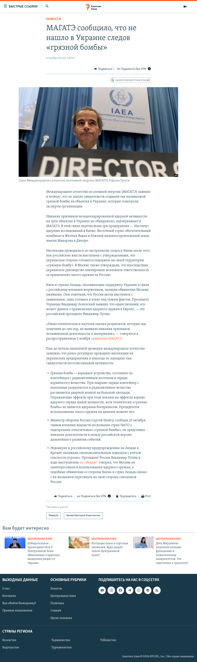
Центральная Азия (40, 539)
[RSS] (156, 590)
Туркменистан (61, 647)
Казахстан (9, 640)
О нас (6, 588)
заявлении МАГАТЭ (106, 339)
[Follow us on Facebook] (120, 590)
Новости (53, 19)
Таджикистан (60, 640)
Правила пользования (17, 610)
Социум (55, 610)
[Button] (103, 69)
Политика (57, 603)
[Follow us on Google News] (147, 590)
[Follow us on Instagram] (111, 590)
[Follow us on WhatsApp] (138, 590)
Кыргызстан (10, 647)
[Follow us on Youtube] (102, 590)
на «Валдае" (88, 462)
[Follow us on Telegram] (129, 590)
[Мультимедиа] (185, 6)
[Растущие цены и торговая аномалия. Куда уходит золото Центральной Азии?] (79, 542)
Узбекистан (108, 640)
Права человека (61, 618)
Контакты (9, 596)
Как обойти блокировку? (19, 603)
